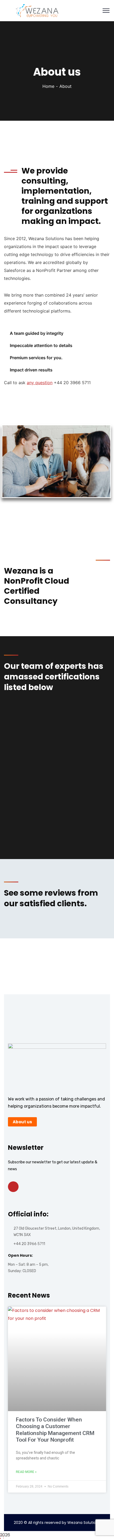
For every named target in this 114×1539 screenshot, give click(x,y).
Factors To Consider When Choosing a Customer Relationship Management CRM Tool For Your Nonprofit (55, 1429)
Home (48, 86)
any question (39, 382)
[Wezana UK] (33, 10)
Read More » (26, 1472)
